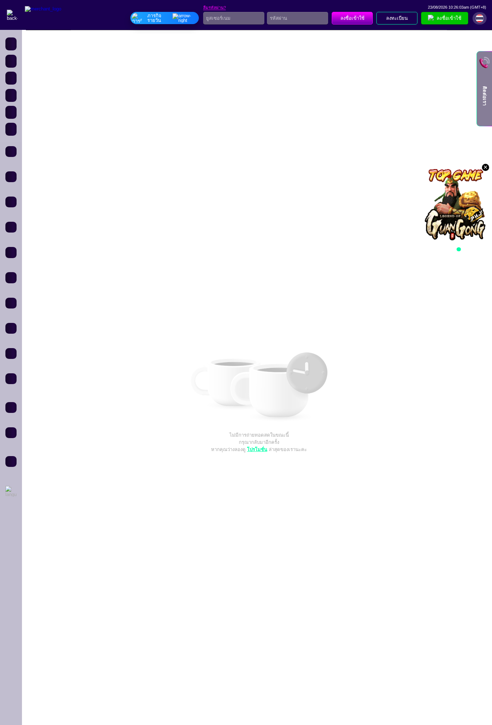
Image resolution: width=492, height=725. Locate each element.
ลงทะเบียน (397, 18)
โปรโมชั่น (257, 449)
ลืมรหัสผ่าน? (214, 8)
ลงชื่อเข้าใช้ (352, 18)
